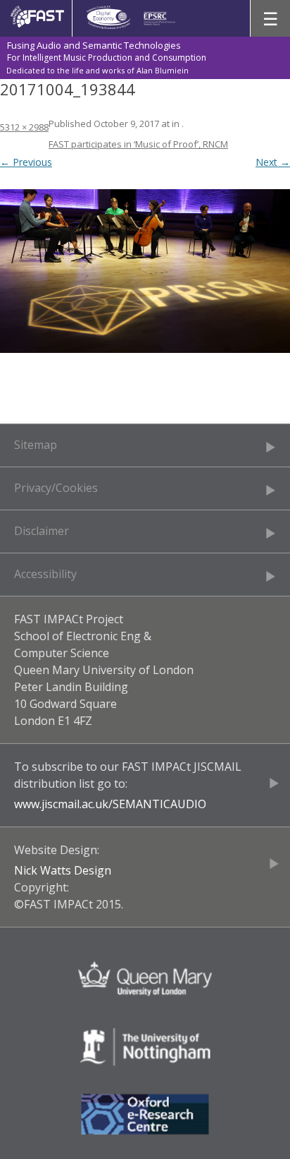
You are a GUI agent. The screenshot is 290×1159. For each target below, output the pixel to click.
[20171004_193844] (145, 271)
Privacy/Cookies (56, 488)
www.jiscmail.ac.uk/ (63, 804)
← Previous (26, 162)
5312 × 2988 (24, 127)
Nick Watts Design (62, 870)
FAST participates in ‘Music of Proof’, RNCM (138, 144)
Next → (273, 162)
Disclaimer (41, 531)
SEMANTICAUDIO (159, 804)
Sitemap (35, 444)
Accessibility (45, 574)
